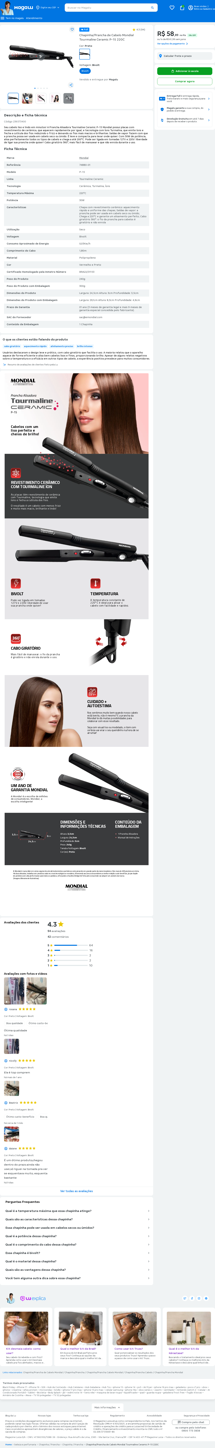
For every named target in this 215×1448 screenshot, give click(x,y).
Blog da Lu (10, 1416)
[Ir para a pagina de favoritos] (172, 7)
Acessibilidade (154, 1416)
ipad (142, 1393)
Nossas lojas (44, 1416)
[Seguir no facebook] (192, 1298)
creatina (16, 1390)
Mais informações (105, 1407)
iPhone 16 (34, 1387)
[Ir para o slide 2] (37, 88)
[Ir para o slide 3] (40, 88)
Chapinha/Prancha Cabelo (139, 1372)
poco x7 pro (194, 1387)
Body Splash (54, 1393)
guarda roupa (154, 1393)
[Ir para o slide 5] (47, 88)
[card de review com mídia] (14, 990)
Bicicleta (41, 1393)
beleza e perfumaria (25, 1444)
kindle (57, 1390)
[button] (152, 8)
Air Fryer (147, 1387)
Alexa (28, 1395)
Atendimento (34, 18)
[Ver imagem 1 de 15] (41, 56)
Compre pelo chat (193, 1422)
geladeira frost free (173, 1393)
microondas (45, 1390)
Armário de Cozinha (13, 1395)
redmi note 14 (74, 1393)
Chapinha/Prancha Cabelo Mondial (105, 1372)
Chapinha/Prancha (74, 1372)
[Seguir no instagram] (199, 1298)
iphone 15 (118, 1387)
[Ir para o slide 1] (34, 88)
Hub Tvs (106, 1387)
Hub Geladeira (92, 1387)
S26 (43, 1387)
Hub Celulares (75, 1387)
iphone (6, 1390)
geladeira (181, 1387)
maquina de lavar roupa (109, 1393)
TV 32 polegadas (62, 1395)
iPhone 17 (22, 1387)
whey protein (30, 1390)
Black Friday (9, 1387)
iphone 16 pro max (164, 1387)
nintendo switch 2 (186, 1390)
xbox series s (145, 1390)
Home (8, 1444)
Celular (202, 1390)
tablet (31, 1393)
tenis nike (89, 1393)
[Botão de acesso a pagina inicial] (16, 7)
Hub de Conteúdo (57, 1387)
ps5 (139, 1387)
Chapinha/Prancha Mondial (169, 1372)
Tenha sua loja (80, 1416)
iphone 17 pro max (72, 1390)
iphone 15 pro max (93, 1390)
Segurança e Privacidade (197, 1416)
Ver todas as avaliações (76, 1191)
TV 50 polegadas (42, 1395)
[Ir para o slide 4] (44, 88)
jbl (64, 1393)
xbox (204, 1387)
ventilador (169, 1390)
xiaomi (158, 1390)
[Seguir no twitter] (185, 1298)
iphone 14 (130, 1387)
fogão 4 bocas (194, 1393)
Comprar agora (185, 81)
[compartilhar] (71, 85)
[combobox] (111, 7)
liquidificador (131, 1393)
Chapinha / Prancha (49, 1444)
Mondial (84, 158)
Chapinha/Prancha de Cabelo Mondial (43, 1372)
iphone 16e (131, 1390)
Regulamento (117, 1416)
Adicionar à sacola (187, 71)
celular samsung (114, 1390)
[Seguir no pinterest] (206, 1298)
